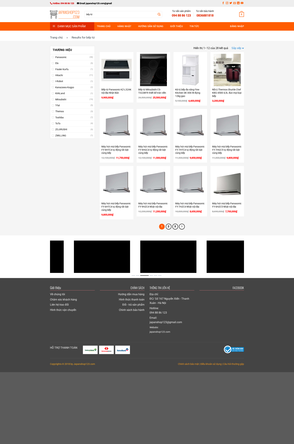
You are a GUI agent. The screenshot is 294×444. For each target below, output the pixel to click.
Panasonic (61, 57)
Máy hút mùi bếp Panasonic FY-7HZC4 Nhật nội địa (190, 205)
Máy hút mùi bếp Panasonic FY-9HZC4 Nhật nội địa (153, 205)
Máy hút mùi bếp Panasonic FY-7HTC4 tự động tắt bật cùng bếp (190, 149)
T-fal (57, 105)
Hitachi (59, 75)
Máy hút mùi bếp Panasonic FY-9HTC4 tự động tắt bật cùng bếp (116, 149)
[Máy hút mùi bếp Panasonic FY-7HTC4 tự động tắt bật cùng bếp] (190, 127)
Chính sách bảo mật (188, 364)
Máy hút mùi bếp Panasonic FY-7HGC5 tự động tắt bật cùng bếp (226, 149)
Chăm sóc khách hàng (63, 299)
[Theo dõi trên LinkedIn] (238, 3)
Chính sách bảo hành (131, 310)
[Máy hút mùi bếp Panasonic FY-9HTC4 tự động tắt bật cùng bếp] (116, 127)
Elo (57, 63)
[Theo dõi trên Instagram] (227, 3)
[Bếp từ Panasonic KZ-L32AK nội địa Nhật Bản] (116, 70)
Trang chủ (104, 26)
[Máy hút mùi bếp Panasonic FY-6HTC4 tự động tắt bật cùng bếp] (116, 184)
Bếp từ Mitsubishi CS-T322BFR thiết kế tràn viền (152, 91)
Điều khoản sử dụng (211, 364)
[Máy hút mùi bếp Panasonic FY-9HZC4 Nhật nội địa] (153, 184)
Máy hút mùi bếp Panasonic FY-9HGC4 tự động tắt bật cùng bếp (153, 149)
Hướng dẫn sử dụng (150, 26)
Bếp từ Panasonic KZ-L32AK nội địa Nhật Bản (116, 91)
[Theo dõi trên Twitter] (231, 3)
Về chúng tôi (57, 294)
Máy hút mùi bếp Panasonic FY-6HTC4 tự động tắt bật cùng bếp (116, 206)
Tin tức (194, 26)
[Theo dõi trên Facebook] (223, 3)
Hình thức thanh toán (131, 299)
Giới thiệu (176, 26)
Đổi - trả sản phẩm (133, 304)
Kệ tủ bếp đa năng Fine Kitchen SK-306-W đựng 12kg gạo (187, 92)
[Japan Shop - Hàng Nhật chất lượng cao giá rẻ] (64, 14)
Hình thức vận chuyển (63, 310)
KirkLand (60, 93)
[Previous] (46, 256)
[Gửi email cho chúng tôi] (234, 3)
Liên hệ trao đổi (59, 304)
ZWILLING (60, 135)
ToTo (57, 123)
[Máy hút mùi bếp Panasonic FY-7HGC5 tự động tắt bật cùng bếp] (227, 127)
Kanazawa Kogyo (64, 87)
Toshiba (59, 117)
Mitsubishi (60, 99)
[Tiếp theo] (182, 226)
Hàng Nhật (124, 26)
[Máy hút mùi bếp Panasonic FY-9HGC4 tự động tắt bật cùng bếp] (153, 127)
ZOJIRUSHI (61, 129)
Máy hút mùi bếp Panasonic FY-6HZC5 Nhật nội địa (226, 205)
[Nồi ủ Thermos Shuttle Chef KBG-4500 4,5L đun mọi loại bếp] (227, 70)
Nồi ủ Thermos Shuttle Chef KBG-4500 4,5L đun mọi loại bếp (226, 92)
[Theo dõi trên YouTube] (242, 3)
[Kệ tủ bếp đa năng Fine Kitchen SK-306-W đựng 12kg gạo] (190, 70)
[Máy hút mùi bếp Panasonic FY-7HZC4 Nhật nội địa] (190, 184)
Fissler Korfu (62, 69)
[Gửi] (159, 14)
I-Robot (59, 81)
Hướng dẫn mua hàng (131, 294)
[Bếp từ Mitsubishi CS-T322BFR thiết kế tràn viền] (153, 70)
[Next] (247, 256)
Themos (59, 111)
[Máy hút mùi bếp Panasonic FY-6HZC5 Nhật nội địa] (227, 184)
